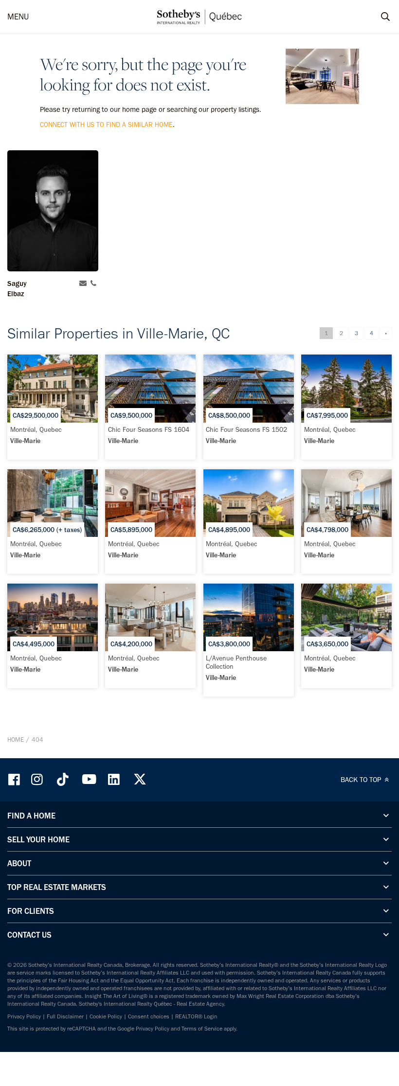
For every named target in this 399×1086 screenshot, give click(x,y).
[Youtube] (88, 779)
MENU (18, 16)
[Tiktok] (63, 779)
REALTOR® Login (196, 1016)
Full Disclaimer (65, 1016)
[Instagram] (38, 779)
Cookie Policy (106, 1016)
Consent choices (148, 1016)
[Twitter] (139, 779)
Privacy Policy (24, 1016)
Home (15, 739)
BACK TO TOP (362, 779)
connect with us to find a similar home (106, 125)
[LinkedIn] (114, 779)
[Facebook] (15, 779)
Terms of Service (201, 1028)
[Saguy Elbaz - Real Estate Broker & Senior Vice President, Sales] (52, 210)
